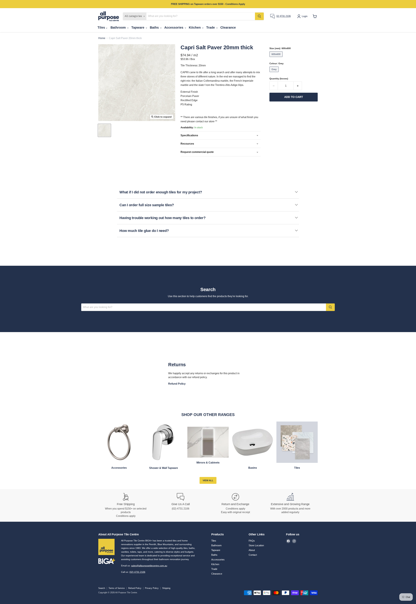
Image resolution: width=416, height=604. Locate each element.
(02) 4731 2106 (137, 572)
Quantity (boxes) (278, 78)
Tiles (102, 27)
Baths (155, 27)
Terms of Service (117, 588)
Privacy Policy (152, 588)
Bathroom (118, 27)
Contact (253, 554)
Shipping (166, 588)
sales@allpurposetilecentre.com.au (149, 565)
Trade (211, 27)
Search (101, 588)
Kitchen (195, 27)
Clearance (228, 27)
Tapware (138, 27)
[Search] (259, 16)
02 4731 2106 (283, 16)
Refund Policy (134, 588)
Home (101, 38)
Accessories (174, 27)
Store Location (256, 545)
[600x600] (276, 57)
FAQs (252, 540)
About (252, 550)
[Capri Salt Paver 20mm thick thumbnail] (104, 130)
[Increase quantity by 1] (298, 85)
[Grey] (274, 72)
